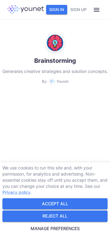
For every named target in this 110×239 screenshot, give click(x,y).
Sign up (78, 9)
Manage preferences (55, 228)
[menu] (96, 10)
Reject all (55, 215)
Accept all (55, 203)
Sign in (56, 9)
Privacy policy (16, 192)
